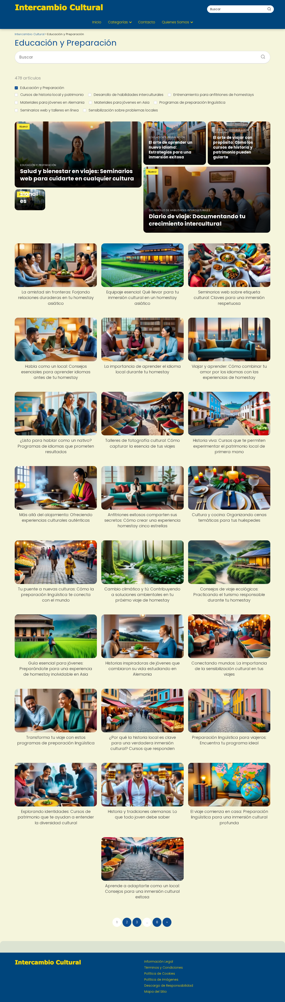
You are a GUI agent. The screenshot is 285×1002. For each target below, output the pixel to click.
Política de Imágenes (161, 979)
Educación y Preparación (42, 87)
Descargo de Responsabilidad (168, 985)
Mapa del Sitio (155, 991)
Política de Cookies (159, 973)
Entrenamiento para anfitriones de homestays (213, 94)
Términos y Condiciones (163, 967)
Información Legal (158, 961)
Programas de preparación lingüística (192, 102)
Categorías (118, 22)
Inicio (96, 22)
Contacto (146, 22)
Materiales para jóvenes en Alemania (52, 102)
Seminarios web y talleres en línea (49, 110)
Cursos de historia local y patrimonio (52, 94)
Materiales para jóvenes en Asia (121, 102)
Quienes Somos (175, 22)
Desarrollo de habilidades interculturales (128, 94)
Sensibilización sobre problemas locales (123, 110)
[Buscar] (269, 8)
